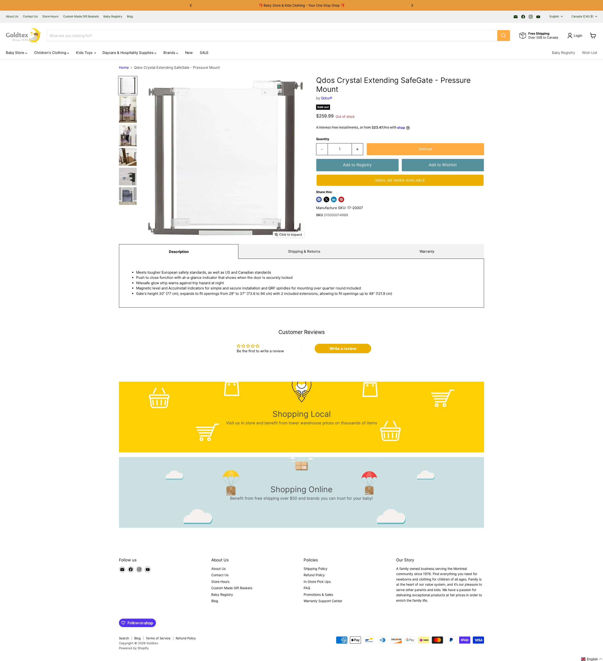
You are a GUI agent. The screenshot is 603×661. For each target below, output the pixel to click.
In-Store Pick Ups (317, 582)
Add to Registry (357, 164)
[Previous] (191, 5)
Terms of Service (158, 638)
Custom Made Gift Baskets (81, 16)
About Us (12, 16)
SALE (204, 52)
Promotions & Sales (318, 594)
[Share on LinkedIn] (334, 199)
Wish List (589, 52)
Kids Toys (85, 52)
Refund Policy (314, 575)
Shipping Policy (315, 569)
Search (124, 638)
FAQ (307, 588)
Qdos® (326, 98)
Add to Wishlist (443, 164)
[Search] (503, 35)
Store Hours (50, 16)
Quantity (322, 139)
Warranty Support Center (323, 601)
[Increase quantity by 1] (357, 149)
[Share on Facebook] (319, 199)
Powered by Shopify (134, 648)
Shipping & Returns (304, 251)
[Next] (412, 5)
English (554, 16)
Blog (130, 16)
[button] (400, 180)
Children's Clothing (50, 52)
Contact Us (30, 16)
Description (179, 251)
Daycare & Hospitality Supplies (128, 52)
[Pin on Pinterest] (341, 199)
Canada (582, 16)
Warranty (427, 251)
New (189, 52)
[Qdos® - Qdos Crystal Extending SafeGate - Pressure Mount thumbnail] (127, 85)
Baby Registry (112, 16)
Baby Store (15, 52)
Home (124, 67)
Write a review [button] (343, 348)
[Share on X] (326, 199)
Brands (169, 52)
